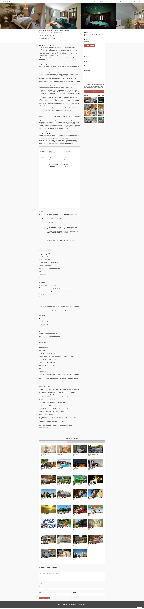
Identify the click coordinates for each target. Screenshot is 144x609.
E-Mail (74, 592)
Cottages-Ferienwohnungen (64, 30)
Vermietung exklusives (43, 32)
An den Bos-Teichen (61, 513)
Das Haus (58, 543)
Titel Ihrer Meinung (42, 586)
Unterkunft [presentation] (42, 441)
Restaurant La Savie (76, 543)
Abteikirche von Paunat (61, 497)
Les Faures (75, 467)
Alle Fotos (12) (101, 95)
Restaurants (108, 1)
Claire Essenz (91, 527)
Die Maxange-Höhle (92, 483)
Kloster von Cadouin (77, 497)
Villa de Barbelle (60, 467)
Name (40, 592)
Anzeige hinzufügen (128, 1)
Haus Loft (74, 453)
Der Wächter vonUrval (45, 543)
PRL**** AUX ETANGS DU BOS (47, 467)
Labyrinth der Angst (45, 513)
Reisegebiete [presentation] (50, 441)
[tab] (42, 442)
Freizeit (101, 1)
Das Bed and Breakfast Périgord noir (56, 32)
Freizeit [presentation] (57, 441)
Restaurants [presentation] (63, 441)
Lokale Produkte (114, 1)
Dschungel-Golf (60, 527)
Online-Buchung (90, 45)
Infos (120, 1)
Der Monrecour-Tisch (92, 543)
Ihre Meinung (41, 570)
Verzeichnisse (41, 30)
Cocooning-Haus (60, 453)
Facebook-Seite (64, 40)
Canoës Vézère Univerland (78, 527)
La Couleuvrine (60, 557)
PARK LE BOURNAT (77, 513)
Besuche (95, 1)
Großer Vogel (91, 513)
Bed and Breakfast (54, 30)
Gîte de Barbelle (91, 467)
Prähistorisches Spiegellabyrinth (47, 527)
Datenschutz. (88, 86)
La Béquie (90, 453)
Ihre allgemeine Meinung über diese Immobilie (48, 583)
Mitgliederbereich (137, 1)
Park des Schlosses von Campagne (48, 497)
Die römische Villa (76, 557)
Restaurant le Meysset (45, 557)
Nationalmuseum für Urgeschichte (95, 497)
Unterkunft (89, 1)
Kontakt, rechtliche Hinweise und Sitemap (78, 604)
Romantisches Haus (45, 453)
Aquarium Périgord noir (77, 483)
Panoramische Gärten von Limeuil (63, 483)
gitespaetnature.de (76, 40)
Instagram (54, 41)
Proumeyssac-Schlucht (45, 483)
